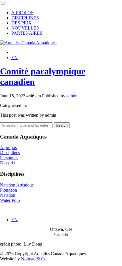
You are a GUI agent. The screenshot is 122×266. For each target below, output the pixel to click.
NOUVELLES (25, 28)
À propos (8, 147)
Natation (7, 195)
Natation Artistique (17, 185)
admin (71, 95)
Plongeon (8, 190)
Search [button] (62, 125)
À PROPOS (22, 12)
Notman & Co (34, 258)
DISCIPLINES (25, 17)
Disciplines (10, 152)
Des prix (7, 162)
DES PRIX (21, 22)
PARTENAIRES (26, 33)
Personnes (9, 157)
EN (14, 57)
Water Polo (10, 200)
